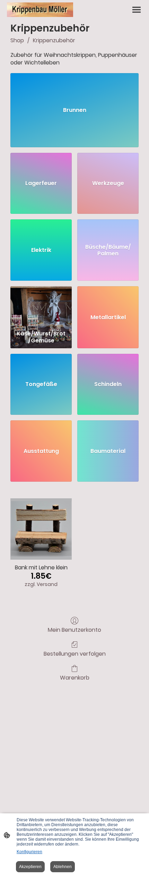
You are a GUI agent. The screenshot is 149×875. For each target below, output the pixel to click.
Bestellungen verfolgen (75, 653)
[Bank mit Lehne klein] (41, 529)
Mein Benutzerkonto (74, 629)
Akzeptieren (30, 866)
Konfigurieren (29, 851)
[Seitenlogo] (40, 9)
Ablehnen (62, 866)
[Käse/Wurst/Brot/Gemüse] (41, 306)
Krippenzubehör (54, 40)
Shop (17, 40)
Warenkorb (74, 677)
